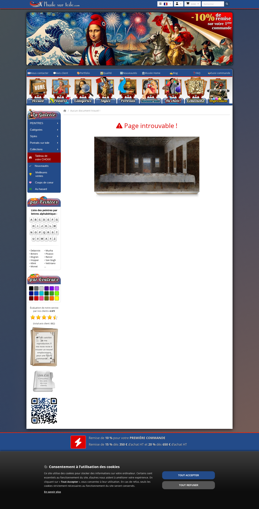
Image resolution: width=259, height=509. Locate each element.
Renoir (49, 256)
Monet (34, 266)
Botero (34, 253)
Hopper (35, 260)
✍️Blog (174, 73)
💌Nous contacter (37, 73)
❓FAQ (196, 73)
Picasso (49, 253)
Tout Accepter (188, 475)
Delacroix (35, 250)
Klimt (33, 263)
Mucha (49, 250)
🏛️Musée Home (151, 73)
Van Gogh (51, 260)
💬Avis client (60, 73)
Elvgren (34, 256)
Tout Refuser (188, 485)
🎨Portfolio (83, 73)
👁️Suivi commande (219, 73)
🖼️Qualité (106, 73)
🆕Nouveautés (128, 73)
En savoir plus (52, 491)
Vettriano (51, 263)
